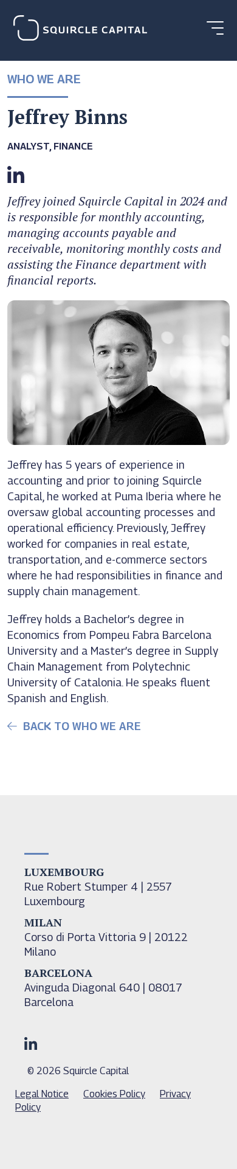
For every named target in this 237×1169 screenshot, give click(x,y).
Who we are (44, 79)
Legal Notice (42, 1094)
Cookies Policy (114, 1094)
